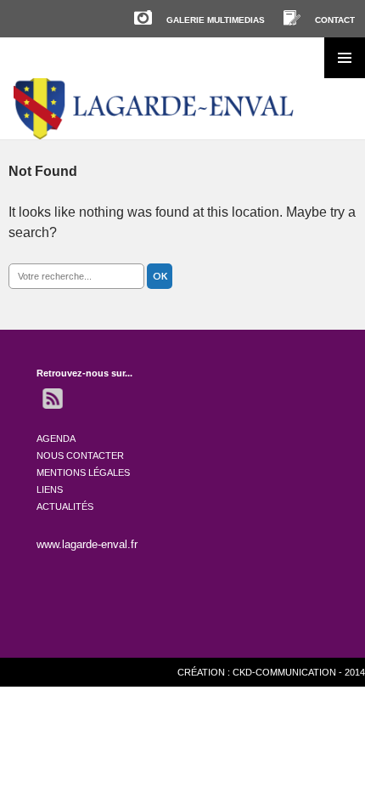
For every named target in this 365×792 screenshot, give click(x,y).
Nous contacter (80, 455)
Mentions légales (83, 472)
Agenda (56, 438)
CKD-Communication (284, 672)
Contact (335, 20)
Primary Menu (344, 57)
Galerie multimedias (215, 20)
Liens (49, 489)
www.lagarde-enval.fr (87, 544)
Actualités (64, 506)
